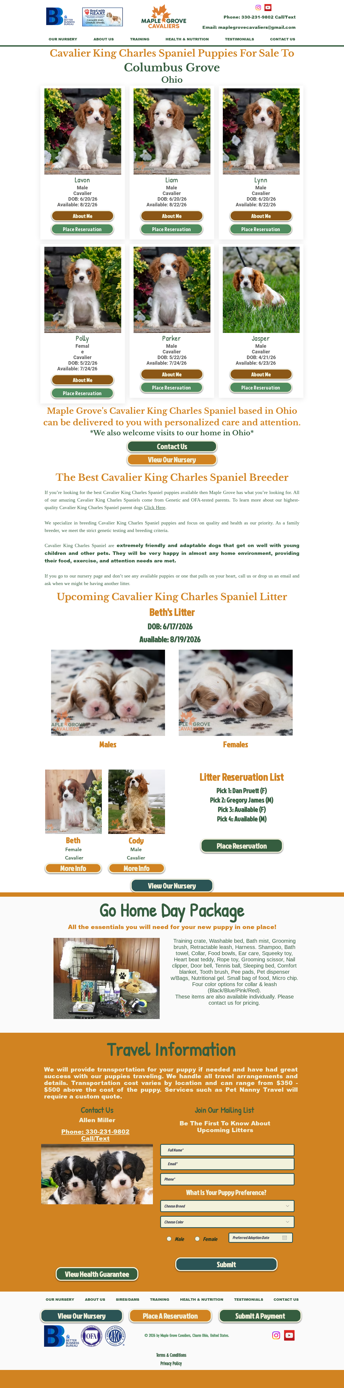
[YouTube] (267, 7)
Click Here (154, 507)
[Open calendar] (284, 1238)
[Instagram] (258, 7)
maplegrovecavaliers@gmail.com (257, 27)
